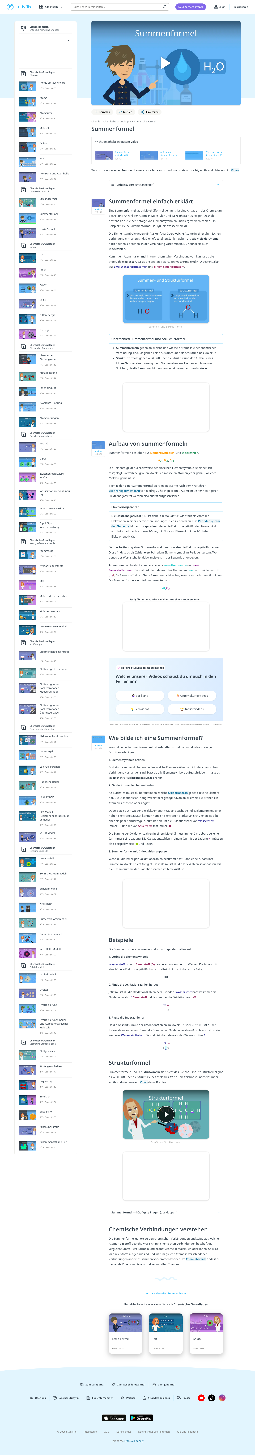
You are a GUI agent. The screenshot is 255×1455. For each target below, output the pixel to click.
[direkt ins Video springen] (166, 299)
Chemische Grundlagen (117, 121)
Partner (130, 1398)
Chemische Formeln (145, 121)
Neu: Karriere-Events (190, 6)
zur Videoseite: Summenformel (167, 1293)
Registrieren (240, 6)
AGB (106, 1431)
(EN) (125, 491)
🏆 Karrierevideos (192, 709)
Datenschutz (123, 1431)
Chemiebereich (196, 1259)
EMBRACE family (133, 1441)
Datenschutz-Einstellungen (154, 1431)
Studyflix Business (159, 1398)
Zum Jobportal (166, 1384)
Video (235, 170)
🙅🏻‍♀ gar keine (140, 696)
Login (221, 6)
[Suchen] (164, 7)
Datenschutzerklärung (212, 724)
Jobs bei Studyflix (69, 1398)
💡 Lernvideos (140, 709)
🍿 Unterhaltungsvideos (192, 696)
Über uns (40, 1398)
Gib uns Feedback (187, 1431)
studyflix (23, 7)
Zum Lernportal (95, 1384)
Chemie (95, 121)
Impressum (90, 1431)
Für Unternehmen (102, 1398)
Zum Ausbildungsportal (131, 1384)
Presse (186, 1398)
